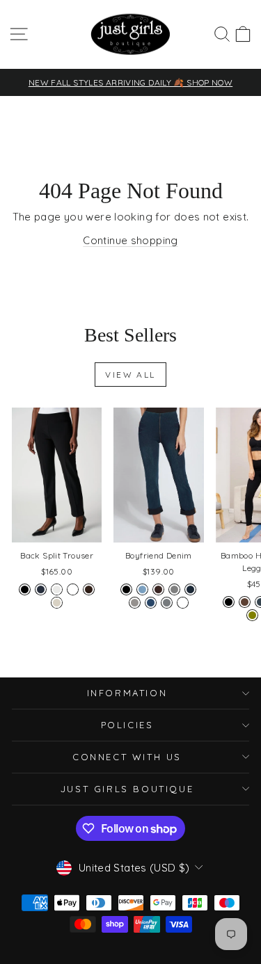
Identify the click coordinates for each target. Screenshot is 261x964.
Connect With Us (127, 756)
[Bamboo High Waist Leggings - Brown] (244, 602)
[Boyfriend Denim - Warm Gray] (166, 602)
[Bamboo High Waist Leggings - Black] (228, 602)
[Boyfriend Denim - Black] (126, 589)
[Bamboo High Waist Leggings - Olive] (252, 615)
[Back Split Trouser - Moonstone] (57, 602)
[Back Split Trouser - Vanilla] (57, 589)
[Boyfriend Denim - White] (182, 602)
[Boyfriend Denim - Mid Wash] (150, 602)
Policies (127, 724)
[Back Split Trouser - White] (73, 589)
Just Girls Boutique (127, 788)
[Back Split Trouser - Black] (24, 589)
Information (127, 692)
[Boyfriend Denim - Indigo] (190, 589)
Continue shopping (130, 240)
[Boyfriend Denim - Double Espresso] (158, 589)
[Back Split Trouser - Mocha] (89, 589)
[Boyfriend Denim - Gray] (174, 589)
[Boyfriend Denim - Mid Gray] (134, 602)
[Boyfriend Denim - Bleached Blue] (142, 589)
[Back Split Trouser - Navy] (40, 589)
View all (130, 374)
